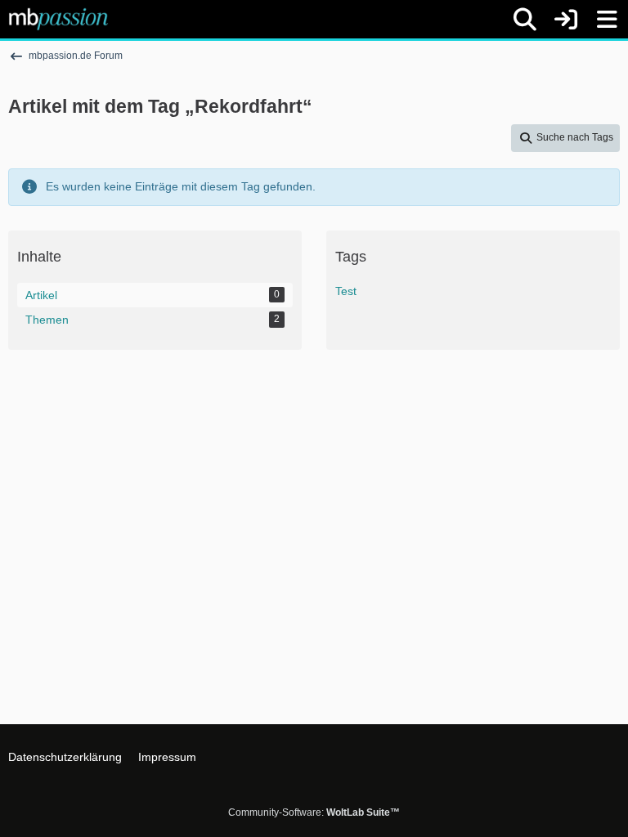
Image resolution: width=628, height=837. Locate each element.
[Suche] (525, 19)
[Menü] (606, 19)
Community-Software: (314, 812)
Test (346, 291)
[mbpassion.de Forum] (58, 18)
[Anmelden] (566, 19)
